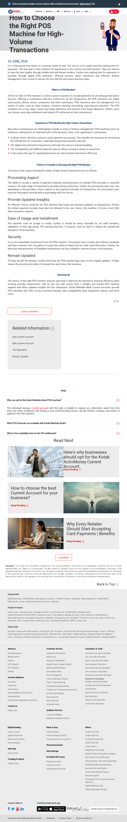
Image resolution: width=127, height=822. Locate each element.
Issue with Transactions (27, 631)
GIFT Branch (13, 668)
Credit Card (44, 631)
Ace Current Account (22, 336)
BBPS (72, 620)
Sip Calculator (91, 696)
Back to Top (106, 584)
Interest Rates (52, 732)
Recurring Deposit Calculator (97, 668)
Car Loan (99, 618)
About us (12, 649)
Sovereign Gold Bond (60, 620)
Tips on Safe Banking (55, 682)
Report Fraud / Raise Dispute (59, 664)
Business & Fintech (16, 739)
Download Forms (53, 671)
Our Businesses (15, 653)
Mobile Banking (14, 598)
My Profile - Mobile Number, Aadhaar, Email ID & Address (87, 634)
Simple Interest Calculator (96, 681)
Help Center (13, 753)
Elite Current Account (23, 343)
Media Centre (13, 657)
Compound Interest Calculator (98, 685)
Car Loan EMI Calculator (95, 657)
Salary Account (42, 620)
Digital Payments (15, 735)
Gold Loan (109, 618)
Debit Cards (13, 601)
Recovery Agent (92, 775)
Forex (10, 637)
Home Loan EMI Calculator (96, 660)
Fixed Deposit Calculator (95, 664)
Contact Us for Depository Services (61, 689)
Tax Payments (19, 349)
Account (11, 631)
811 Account (56, 631)
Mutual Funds (84, 612)
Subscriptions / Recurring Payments (101, 761)
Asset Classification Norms (97, 772)
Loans (22, 601)
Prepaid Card (28, 620)
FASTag (110, 631)
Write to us (51, 657)
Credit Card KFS (92, 735)
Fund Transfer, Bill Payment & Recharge (81, 631)
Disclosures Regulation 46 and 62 (22, 700)
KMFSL (11, 671)
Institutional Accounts (56, 769)
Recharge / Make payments (84, 598)
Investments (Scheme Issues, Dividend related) (79, 637)
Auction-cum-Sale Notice (96, 768)
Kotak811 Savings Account (57, 618)
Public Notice (91, 746)
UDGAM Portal (52, 704)
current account (40, 408)
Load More (63, 557)
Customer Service (54, 649)
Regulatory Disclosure (94, 750)
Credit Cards (102, 598)
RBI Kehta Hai (52, 700)
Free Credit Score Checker (96, 692)
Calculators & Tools (94, 649)
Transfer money (63, 598)
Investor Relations (16, 677)
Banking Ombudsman (55, 668)
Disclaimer (50, 818)
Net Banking (28, 598)
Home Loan (13, 612)
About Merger (52, 751)
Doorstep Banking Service (57, 686)
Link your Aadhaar (54, 715)
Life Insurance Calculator (96, 671)
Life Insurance (87, 615)
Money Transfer (20, 356)
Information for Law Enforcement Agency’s (99, 780)
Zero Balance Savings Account (66, 615)
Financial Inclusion (54, 745)
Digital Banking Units (94, 786)
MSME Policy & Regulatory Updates (100, 754)
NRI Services (55, 634)
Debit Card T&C (92, 743)
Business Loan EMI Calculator (98, 675)
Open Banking (14, 743)
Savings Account (41, 612)
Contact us (12, 706)
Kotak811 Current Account (82, 618)
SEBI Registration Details (96, 789)
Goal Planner (90, 689)
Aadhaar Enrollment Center (58, 718)
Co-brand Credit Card (94, 739)
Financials (12, 685)
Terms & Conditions (84, 818)
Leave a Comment (29, 311)
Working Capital (109, 637)
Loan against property (34, 618)
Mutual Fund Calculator (95, 700)
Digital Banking (14, 727)
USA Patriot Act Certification (97, 757)
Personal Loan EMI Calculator (98, 653)
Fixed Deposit (101, 615)
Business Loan (44, 615)
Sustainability (14, 696)
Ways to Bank (14, 732)
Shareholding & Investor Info (20, 693)
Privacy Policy (65, 818)
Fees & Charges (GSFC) (56, 735)
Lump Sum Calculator (94, 703)
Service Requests (54, 675)
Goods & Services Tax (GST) (58, 739)
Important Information (56, 653)
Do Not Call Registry (55, 693)
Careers (11, 660)
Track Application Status (57, 679)
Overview (12, 682)
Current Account (57, 612)
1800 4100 (12, 710)
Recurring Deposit (15, 618)
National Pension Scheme (38, 601)
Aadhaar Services (54, 710)
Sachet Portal (52, 697)
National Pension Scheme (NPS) (22, 615)
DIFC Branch (13, 664)
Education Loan (14, 620)
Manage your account (44, 598)
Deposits (55, 601)
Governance (13, 689)
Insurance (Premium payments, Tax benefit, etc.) (35, 637)
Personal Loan (26, 612)
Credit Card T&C (92, 732)
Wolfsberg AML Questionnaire (98, 765)
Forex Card (81, 620)
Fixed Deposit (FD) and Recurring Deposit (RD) (28, 634)
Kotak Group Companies (103, 809)
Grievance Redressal (55, 660)
